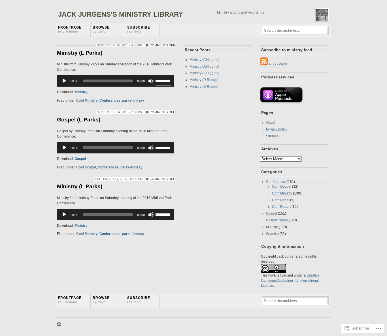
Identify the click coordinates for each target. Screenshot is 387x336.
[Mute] (151, 81)
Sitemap (272, 136)
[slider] (163, 80)
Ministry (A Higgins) (204, 60)
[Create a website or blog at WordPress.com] (59, 325)
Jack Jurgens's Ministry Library (120, 14)
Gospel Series (277, 220)
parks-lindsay (133, 100)
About (270, 123)
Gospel (80, 159)
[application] (115, 81)
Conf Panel (280, 200)
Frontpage (70, 29)
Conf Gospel (86, 167)
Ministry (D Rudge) (204, 80)
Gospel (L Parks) (78, 120)
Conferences (109, 100)
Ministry (81, 92)
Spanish (272, 234)
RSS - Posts (278, 64)
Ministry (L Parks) (79, 53)
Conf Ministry (87, 100)
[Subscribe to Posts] (264, 64)
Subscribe (138, 29)
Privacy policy (276, 129)
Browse (101, 29)
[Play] (64, 81)
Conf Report (281, 207)
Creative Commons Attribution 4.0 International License (290, 280)
